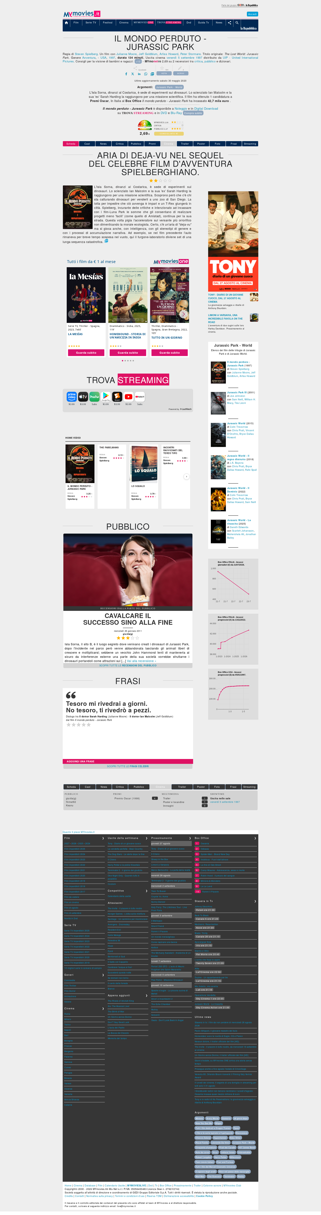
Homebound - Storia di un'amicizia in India (128, 335)
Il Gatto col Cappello (118, 961)
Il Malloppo (156, 920)
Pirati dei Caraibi (227, 1147)
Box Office (166, 1185)
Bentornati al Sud (116, 956)
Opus (236, 1128)
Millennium (235, 1157)
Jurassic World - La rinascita (209, 1003)
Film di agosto (71, 907)
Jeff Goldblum (148, 54)
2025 (80, 843)
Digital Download (206, 108)
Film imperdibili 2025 (74, 848)
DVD (164, 113)
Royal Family (202, 1142)
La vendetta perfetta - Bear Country (125, 848)
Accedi (252, 14)
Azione (67, 1001)
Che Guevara (214, 1176)
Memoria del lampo (117, 1038)
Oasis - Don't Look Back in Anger (167, 1020)
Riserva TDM (154, 1196)
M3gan (218, 1123)
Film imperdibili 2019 (74, 880)
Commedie (69, 980)
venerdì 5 (173, 57)
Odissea (205, 848)
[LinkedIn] (139, 74)
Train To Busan (158, 891)
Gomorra (226, 1118)
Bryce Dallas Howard (239, 468)
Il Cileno (112, 859)
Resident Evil (114, 929)
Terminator (229, 1176)
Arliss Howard (168, 54)
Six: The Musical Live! (118, 1006)
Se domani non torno (118, 977)
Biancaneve (241, 1133)
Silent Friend (157, 926)
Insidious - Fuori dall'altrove (214, 859)
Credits (69, 1196)
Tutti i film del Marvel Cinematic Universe (215, 1166)
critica (198, 61)
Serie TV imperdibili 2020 (77, 957)
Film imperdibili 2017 (74, 891)
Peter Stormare (190, 54)
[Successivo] (187, 477)
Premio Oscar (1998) (127, 798)
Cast (87, 143)
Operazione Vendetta (205, 995)
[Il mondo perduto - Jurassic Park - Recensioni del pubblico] (127, 605)
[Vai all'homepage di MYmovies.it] (82, 16)
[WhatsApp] (146, 74)
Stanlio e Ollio (202, 950)
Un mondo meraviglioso (163, 936)
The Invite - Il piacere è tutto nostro (125, 908)
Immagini (168, 805)
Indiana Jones (228, 1152)
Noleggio (181, 108)
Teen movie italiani (205, 1162)
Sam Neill (237, 399)
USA (103, 57)
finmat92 (71, 801)
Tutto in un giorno (166, 337)
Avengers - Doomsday (119, 924)
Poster (201, 143)
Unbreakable (244, 1152)
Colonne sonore (212, 1185)
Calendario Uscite (115, 1185)
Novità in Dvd (71, 918)
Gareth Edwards (239, 527)
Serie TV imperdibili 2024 (77, 935)
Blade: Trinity (201, 933)
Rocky (241, 1176)
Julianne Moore (126, 54)
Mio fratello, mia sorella (206, 986)
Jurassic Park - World (169, 87)
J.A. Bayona (237, 462)
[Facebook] (126, 74)
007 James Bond (247, 1147)
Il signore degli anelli (206, 1171)
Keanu (69, 805)
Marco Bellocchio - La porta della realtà (170, 870)
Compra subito (193, 113)
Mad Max (200, 1176)
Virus (215, 1152)
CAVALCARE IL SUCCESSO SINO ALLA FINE (128, 619)
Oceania (205, 843)
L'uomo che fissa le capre (207, 959)
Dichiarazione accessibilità (179, 1196)
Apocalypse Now (203, 941)
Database (90, 1185)
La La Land (206, 886)
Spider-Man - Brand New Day (215, 854)
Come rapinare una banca (164, 942)
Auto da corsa (202, 1152)
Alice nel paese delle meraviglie (234, 1171)
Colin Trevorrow (239, 426)
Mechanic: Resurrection (206, 924)
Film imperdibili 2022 (74, 864)
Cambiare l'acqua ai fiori (120, 967)
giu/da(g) (71, 798)
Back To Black (202, 915)
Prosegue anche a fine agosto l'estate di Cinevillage (220, 1068)
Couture (112, 883)
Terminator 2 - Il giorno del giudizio (125, 870)
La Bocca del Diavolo (118, 1032)
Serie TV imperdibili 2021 (77, 951)
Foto (217, 143)
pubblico (210, 61)
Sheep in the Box (159, 859)
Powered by (174, 409)
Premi (152, 143)
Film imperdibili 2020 (74, 875)
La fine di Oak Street (211, 864)
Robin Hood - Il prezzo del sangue (218, 875)
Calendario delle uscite (119, 896)
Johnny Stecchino (203, 906)
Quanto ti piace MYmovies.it (79, 832)
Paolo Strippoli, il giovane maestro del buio (216, 1030)
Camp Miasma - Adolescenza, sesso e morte (223, 870)
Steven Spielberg (86, 54)
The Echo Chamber (160, 1004)
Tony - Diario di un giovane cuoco (124, 843)
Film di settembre (72, 913)
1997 (112, 57)
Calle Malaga (114, 935)
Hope (110, 945)
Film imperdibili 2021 (74, 870)
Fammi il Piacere (159, 931)
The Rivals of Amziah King (121, 1000)
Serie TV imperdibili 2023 (77, 941)
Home (68, 1185)
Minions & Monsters (210, 880)
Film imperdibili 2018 (74, 886)
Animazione (70, 996)
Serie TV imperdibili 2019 (77, 962)
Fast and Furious (225, 1162)
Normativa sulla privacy (99, 1196)
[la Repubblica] (239, 7)
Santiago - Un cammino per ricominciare (128, 919)
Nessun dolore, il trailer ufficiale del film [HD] (217, 1041)
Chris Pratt (238, 430)
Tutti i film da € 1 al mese (91, 261)
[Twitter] (133, 74)
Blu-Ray (176, 113)
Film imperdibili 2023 (74, 859)
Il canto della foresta (118, 983)
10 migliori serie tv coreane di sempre (83, 968)
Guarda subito (86, 353)
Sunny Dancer (158, 901)
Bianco (111, 988)
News (103, 143)
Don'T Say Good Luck (118, 1022)
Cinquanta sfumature (206, 1147)
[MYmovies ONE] (171, 261)
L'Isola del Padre (116, 1027)
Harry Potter (221, 1157)
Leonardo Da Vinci (220, 1142)
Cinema (78, 1185)
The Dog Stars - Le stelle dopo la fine (126, 854)
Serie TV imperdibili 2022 (77, 946)
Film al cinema (71, 902)
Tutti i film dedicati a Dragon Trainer (213, 1128)
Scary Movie (212, 1118)
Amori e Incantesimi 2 (162, 998)
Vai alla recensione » (141, 661)
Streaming (250, 143)
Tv (156, 1185)
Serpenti (155, 1014)
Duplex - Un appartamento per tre (211, 977)
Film (100, 1185)
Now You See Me (204, 1123)
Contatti (79, 1196)
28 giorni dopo (241, 1118)
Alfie (197, 968)
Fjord (110, 951)
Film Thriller (70, 985)
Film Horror (70, 990)
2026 (73, 843)
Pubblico (136, 143)
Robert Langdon (203, 1157)
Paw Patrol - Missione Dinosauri (167, 979)
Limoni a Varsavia (160, 864)
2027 (66, 843)
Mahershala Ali (235, 534)
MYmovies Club (232, 1185)
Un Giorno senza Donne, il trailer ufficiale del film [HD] (221, 1055)
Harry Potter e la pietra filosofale (124, 864)
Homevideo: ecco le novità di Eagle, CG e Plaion (219, 1036)
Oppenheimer (220, 1137)
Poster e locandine (173, 802)
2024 (87, 843)
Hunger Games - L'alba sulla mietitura (126, 913)
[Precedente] (69, 477)
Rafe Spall (251, 469)
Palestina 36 (114, 940)
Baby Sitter (235, 1137)
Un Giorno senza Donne (120, 1016)
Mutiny (154, 1009)
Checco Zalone (203, 1137)
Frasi (234, 143)
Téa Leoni (240, 402)
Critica (120, 143)
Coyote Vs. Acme (159, 896)
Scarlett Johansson (243, 530)
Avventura (89, 57)
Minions (199, 1118)
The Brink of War (116, 1011)
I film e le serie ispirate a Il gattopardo (214, 1133)
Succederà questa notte (119, 972)
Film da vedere (71, 896)
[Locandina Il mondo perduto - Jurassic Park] (78, 228)
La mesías (75, 334)
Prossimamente (183, 1185)
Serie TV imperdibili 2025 (77, 930)
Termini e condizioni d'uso (130, 1196)
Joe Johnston (237, 395)
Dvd (150, 1185)
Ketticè (154, 947)
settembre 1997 (191, 57)
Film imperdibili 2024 (74, 854)
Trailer (185, 143)
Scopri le (128, 665)
